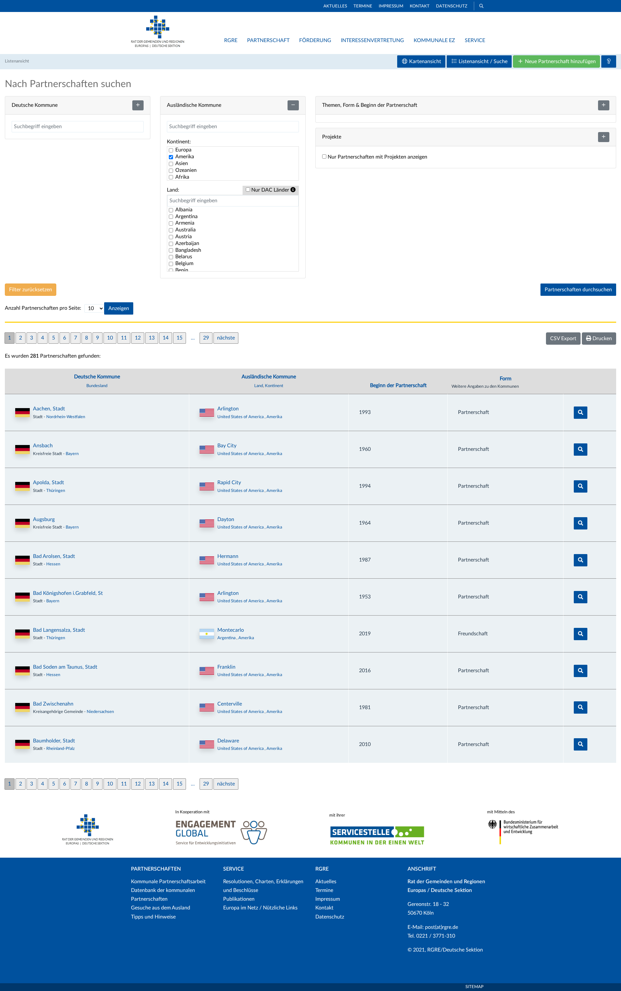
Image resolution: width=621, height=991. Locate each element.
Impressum (391, 6)
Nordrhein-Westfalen (65, 417)
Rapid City (229, 482)
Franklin (226, 667)
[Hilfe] (608, 61)
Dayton (225, 519)
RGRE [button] (230, 40)
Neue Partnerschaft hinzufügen (560, 61)
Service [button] (475, 40)
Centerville (229, 704)
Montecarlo (230, 630)
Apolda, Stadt (48, 482)
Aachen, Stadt (49, 408)
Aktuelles (335, 6)
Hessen (53, 564)
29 (206, 337)
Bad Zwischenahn (53, 704)
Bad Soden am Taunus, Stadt (65, 667)
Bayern (72, 454)
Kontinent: (179, 141)
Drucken (601, 338)
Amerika (274, 417)
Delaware (228, 740)
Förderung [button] (315, 40)
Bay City (226, 445)
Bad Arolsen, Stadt (54, 556)
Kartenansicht (424, 61)
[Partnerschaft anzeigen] (580, 412)
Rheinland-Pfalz (60, 749)
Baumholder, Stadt (54, 740)
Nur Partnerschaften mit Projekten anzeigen (376, 157)
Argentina (226, 638)
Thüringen (55, 491)
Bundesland (96, 386)
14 (166, 337)
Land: (173, 190)
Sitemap (474, 987)
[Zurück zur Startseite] (157, 46)
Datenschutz (451, 6)
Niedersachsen (100, 712)
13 (152, 337)
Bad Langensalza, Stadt (59, 630)
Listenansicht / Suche (482, 61)
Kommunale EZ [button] (434, 40)
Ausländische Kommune (269, 376)
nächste (226, 337)
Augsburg (44, 519)
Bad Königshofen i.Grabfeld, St (68, 593)
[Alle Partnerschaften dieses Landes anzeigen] (207, 413)
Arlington (228, 408)
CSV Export (563, 338)
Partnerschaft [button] (268, 40)
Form (505, 378)
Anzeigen (118, 308)
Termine (363, 6)
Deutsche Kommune (97, 376)
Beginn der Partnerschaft (398, 385)
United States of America (241, 417)
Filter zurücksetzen (30, 289)
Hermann (227, 556)
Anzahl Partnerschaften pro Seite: (43, 308)
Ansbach (43, 445)
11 (124, 337)
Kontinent (274, 386)
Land (258, 386)
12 (138, 337)
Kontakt (420, 6)
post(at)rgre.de (441, 927)
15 (179, 337)
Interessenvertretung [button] (372, 40)
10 (110, 337)
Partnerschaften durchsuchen (578, 289)
